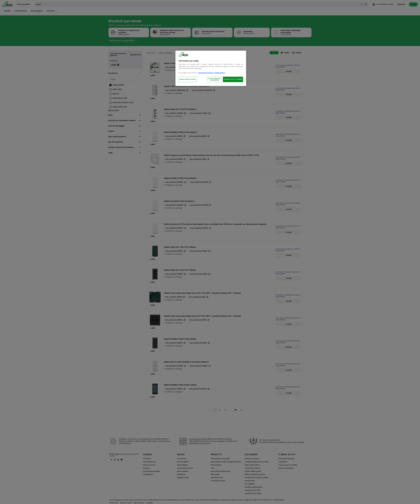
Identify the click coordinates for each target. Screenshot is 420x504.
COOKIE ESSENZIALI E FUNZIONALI (214, 79)
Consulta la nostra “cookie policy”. (212, 73)
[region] (210, 68)
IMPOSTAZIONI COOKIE (188, 79)
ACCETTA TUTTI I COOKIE (233, 79)
